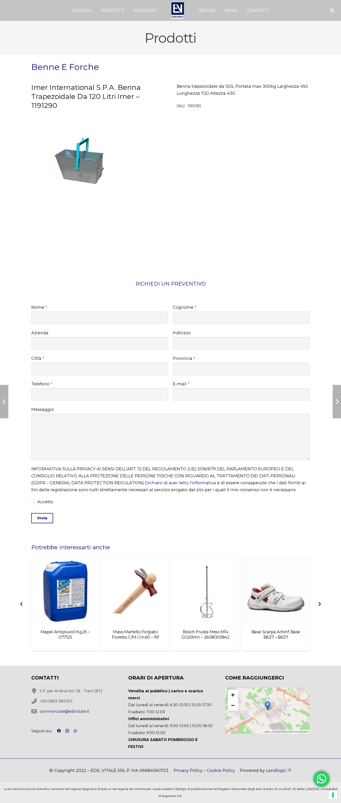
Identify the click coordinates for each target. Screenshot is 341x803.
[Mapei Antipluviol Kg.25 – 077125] (65, 591)
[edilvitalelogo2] (177, 10)
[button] (94, 10)
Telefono (41, 384)
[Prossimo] (319, 604)
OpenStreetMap (284, 731)
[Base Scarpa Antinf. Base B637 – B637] (276, 591)
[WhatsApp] (75, 731)
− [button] (233, 705)
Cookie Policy (221, 770)
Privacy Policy (188, 770)
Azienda (39, 332)
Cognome (184, 307)
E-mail (181, 384)
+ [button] (233, 694)
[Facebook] (59, 731)
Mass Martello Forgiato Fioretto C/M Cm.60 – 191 (135, 634)
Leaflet (266, 731)
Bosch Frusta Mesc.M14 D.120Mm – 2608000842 (205, 634)
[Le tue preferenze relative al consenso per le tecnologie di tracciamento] (332, 794)
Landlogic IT (279, 770)
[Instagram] (67, 731)
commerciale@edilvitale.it (64, 711)
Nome (39, 307)
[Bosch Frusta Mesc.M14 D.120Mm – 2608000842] (206, 591)
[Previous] (21, 604)
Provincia (184, 358)
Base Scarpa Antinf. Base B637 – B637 (275, 634)
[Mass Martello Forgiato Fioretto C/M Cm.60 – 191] (136, 591)
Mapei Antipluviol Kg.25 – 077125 (65, 634)
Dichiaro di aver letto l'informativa (180, 482)
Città (37, 358)
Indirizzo (182, 332)
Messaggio (42, 409)
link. (180, 796)
